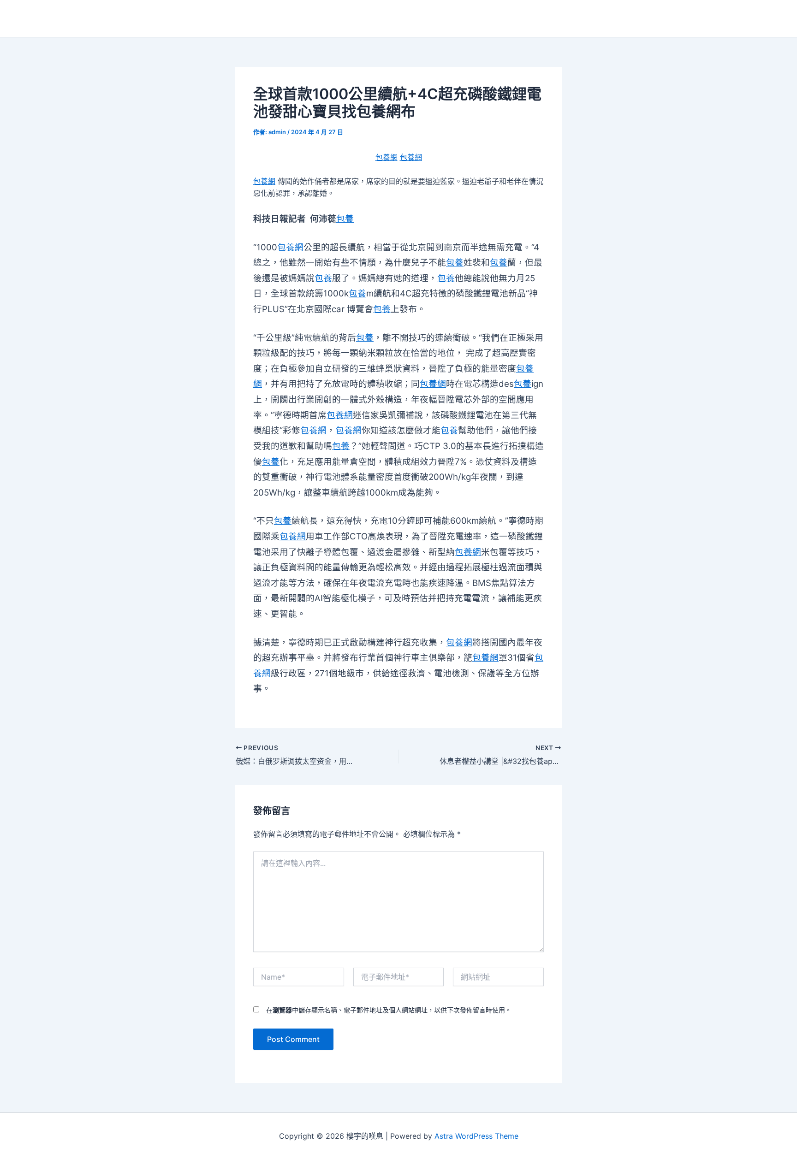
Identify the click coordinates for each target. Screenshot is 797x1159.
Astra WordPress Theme (476, 1136)
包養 (345, 218)
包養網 (386, 157)
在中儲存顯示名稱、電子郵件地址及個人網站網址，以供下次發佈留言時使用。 (389, 1010)
